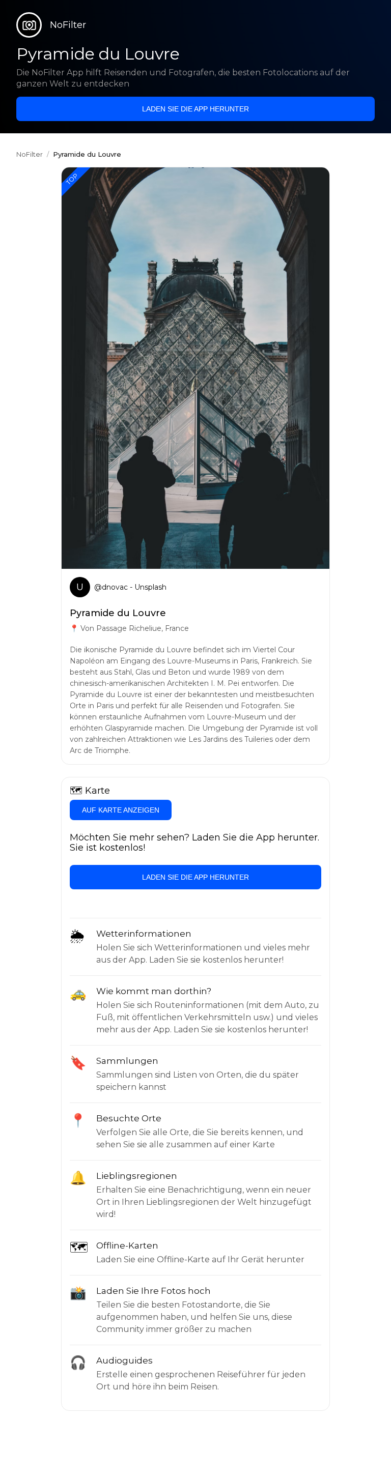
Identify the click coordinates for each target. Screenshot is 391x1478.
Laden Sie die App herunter (195, 109)
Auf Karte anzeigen (120, 810)
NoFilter (29, 154)
